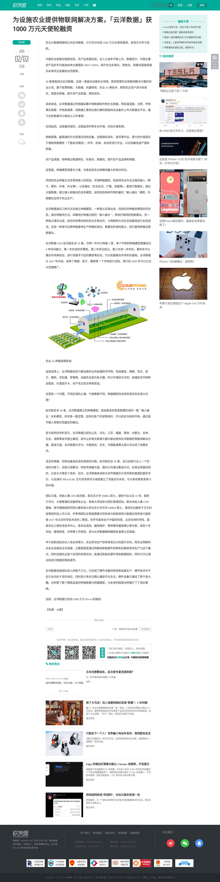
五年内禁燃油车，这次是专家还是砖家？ (110, 672)
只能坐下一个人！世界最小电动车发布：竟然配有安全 (118, 733)
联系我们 (97, 833)
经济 (105, 371)
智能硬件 (107, 548)
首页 (39, 5)
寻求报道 (122, 833)
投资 (133, 42)
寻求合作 (145, 629)
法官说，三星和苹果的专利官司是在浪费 (183, 42)
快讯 (49, 5)
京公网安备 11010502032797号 (109, 877)
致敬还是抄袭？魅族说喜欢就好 (179, 32)
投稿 (201, 5)
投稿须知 (135, 833)
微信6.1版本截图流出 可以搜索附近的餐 (182, 37)
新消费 (22, 42)
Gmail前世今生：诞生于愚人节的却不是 (182, 27)
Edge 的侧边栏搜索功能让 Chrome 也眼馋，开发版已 (117, 764)
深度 (67, 5)
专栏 (77, 5)
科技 (58, 5)
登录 (180, 5)
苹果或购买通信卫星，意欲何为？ (180, 47)
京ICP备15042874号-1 (84, 877)
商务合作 (110, 833)
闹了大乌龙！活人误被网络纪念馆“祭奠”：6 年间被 (116, 702)
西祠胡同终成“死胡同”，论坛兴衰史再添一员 (113, 794)
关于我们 (85, 833)
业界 (50, 629)
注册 (189, 5)
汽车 (86, 5)
